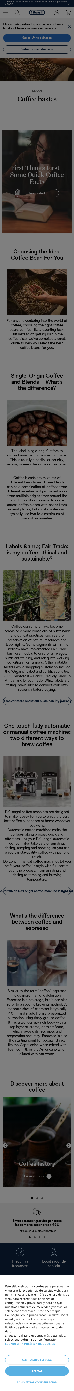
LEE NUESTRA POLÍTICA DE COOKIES (30, 1344)
